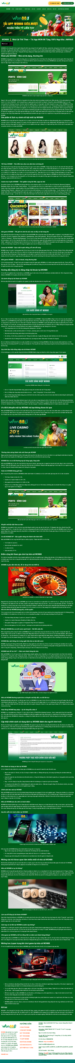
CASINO (39, 9)
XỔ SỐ (33, 9)
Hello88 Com (4, 1054)
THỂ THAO (27, 9)
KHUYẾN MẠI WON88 (63, 9)
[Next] (71, 24)
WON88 (8, 9)
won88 (46, 1053)
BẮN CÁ (49, 9)
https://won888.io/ (49, 1041)
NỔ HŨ (54, 9)
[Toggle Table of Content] (10, 44)
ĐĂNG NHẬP (19, 9)
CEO (13, 9)
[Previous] (3, 24)
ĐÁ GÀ (44, 9)
